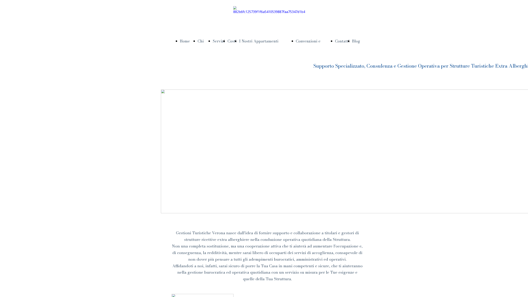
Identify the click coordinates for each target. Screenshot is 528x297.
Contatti (342, 41)
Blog (356, 41)
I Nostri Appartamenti (258, 41)
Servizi (219, 41)
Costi (232, 41)
